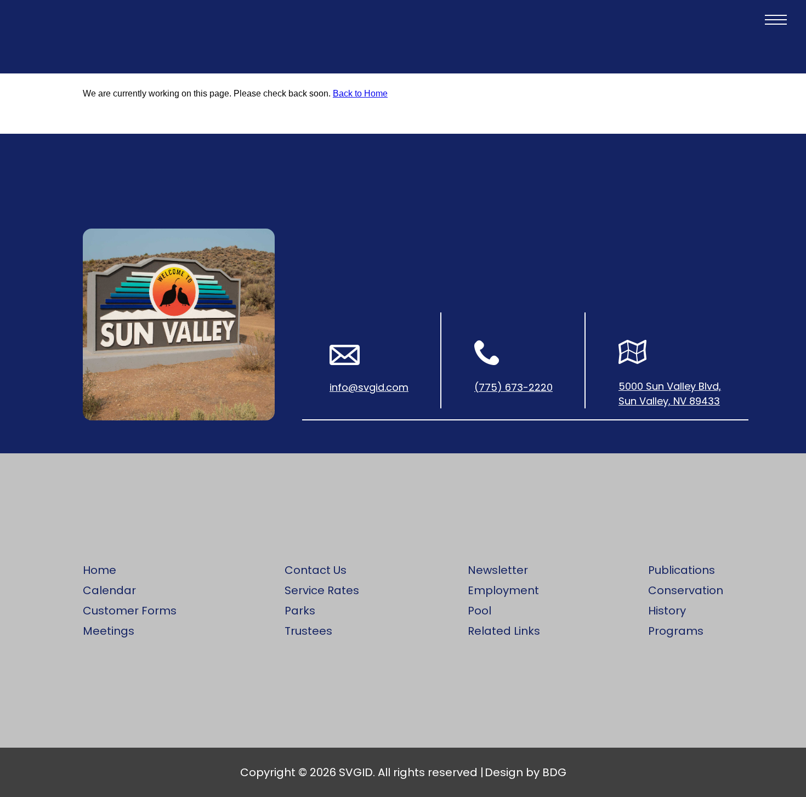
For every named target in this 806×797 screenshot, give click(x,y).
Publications (681, 570)
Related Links (504, 631)
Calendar (109, 590)
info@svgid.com (369, 387)
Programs (675, 631)
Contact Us (316, 570)
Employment (503, 590)
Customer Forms (130, 610)
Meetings (108, 631)
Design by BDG (525, 772)
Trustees (308, 631)
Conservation (685, 590)
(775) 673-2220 (513, 387)
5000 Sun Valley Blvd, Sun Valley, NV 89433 (669, 393)
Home (99, 570)
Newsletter (498, 570)
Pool (479, 610)
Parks (300, 610)
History (667, 610)
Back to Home (360, 93)
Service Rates (322, 590)
